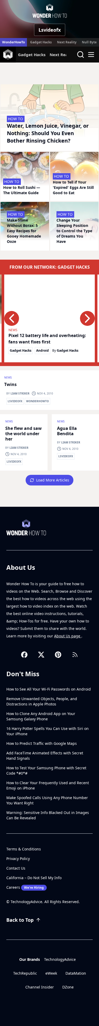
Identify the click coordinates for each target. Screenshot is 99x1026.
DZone (68, 987)
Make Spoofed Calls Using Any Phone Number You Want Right (47, 800)
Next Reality (67, 42)
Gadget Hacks (41, 42)
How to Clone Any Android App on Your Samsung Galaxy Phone (40, 716)
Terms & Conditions (23, 848)
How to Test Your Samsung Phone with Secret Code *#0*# (46, 770)
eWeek (51, 973)
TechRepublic (25, 973)
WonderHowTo (13, 42)
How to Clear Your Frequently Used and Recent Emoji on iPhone (47, 785)
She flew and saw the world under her (23, 434)
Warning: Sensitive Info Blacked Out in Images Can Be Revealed (47, 815)
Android (42, 350)
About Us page (67, 635)
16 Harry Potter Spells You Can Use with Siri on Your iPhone (47, 731)
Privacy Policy (18, 858)
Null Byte (89, 42)
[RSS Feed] (75, 654)
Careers (25, 887)
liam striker (20, 393)
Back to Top (20, 920)
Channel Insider (39, 987)
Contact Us (15, 868)
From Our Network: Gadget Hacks (50, 267)
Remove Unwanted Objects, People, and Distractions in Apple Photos (41, 701)
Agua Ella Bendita (67, 431)
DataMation (75, 973)
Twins (10, 384)
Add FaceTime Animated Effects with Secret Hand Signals (44, 755)
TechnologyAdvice (60, 959)
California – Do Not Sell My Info (34, 877)
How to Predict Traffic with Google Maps (41, 743)
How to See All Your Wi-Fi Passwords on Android (48, 689)
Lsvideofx (15, 401)
